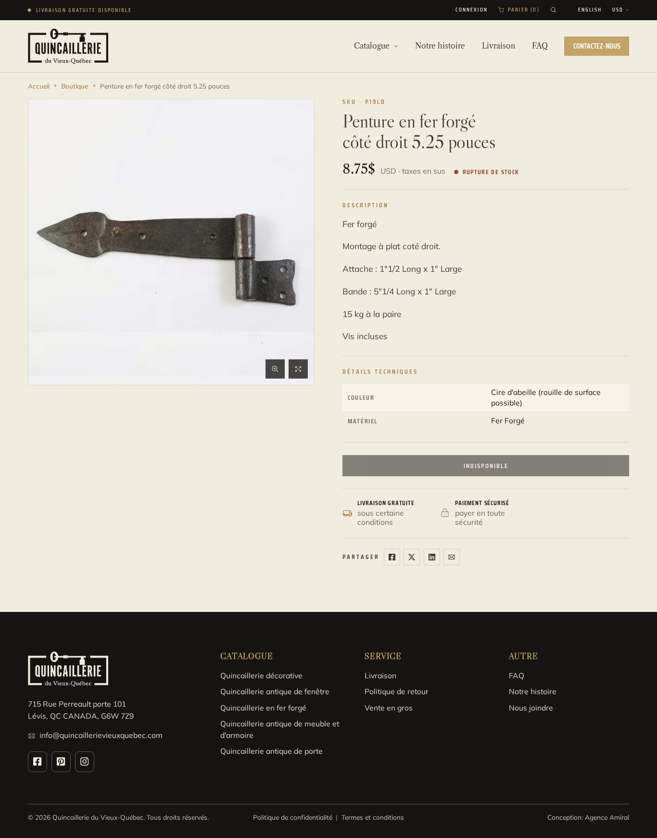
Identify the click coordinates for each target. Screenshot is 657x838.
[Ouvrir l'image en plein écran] (298, 369)
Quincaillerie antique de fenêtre (274, 691)
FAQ (516, 675)
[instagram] (84, 761)
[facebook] (37, 761)
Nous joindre (531, 707)
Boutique (74, 86)
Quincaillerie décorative (261, 675)
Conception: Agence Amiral (588, 817)
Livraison (380, 675)
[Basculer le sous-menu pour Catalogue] (395, 46)
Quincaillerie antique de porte (271, 751)
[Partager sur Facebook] (392, 557)
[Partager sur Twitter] (412, 557)
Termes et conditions (372, 817)
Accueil (39, 86)
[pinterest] (61, 761)
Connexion (471, 10)
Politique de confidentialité (292, 817)
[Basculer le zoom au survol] (275, 369)
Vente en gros (389, 707)
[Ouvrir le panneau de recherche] (553, 10)
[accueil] (68, 45)
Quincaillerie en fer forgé (263, 707)
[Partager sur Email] (451, 557)
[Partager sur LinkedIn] (432, 557)
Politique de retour (397, 691)
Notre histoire (532, 691)
